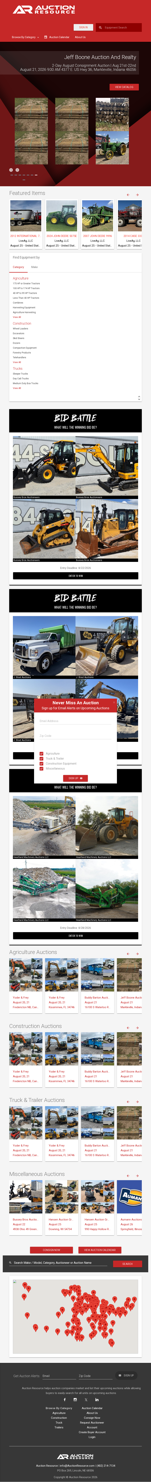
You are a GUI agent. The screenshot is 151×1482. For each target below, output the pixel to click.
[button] (11, 170)
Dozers (16, 343)
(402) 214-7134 (106, 1465)
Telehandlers (19, 357)
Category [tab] (18, 267)
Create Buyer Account (92, 1432)
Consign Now (51, 1250)
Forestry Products (22, 352)
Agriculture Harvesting (24, 312)
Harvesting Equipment (24, 307)
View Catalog (124, 87)
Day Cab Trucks (21, 378)
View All (17, 317)
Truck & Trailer (49, 758)
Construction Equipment (49, 763)
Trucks (17, 368)
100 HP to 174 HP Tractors (26, 288)
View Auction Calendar (100, 1250)
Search (127, 1263)
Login (92, 1437)
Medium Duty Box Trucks (25, 383)
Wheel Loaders (20, 328)
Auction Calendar (92, 1408)
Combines (18, 302)
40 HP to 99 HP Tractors (25, 293)
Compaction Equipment (25, 348)
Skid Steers (18, 338)
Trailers (59, 1427)
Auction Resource (47, 1465)
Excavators (18, 333)
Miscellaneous (49, 768)
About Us (80, 37)
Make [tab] (34, 267)
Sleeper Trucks (20, 373)
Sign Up (73, 778)
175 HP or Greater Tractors (26, 283)
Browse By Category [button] (24, 37)
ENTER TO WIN (76, 576)
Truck (59, 1422)
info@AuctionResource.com (77, 1465)
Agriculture (49, 753)
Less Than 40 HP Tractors (26, 298)
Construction (22, 323)
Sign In (83, 27)
